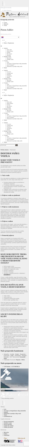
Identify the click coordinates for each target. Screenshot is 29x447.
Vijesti (5, 67)
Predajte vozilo (7, 56)
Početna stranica (5, 149)
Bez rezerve (9, 53)
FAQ (8, 62)
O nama (6, 60)
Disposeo (18, 359)
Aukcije (6, 48)
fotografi (6, 412)
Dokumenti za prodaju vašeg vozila (14, 66)
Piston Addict (7, 29)
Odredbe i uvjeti (8, 423)
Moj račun (9, 58)
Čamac (5, 22)
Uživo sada (9, 49)
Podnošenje (6, 435)
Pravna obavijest (8, 424)
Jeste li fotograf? (10, 65)
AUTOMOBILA (15, 366)
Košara (5, 433)
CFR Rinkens (7, 366)
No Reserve (9, 76)
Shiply (5, 358)
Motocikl (6, 24)
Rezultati (9, 55)
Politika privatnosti (8, 427)
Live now (9, 71)
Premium (9, 74)
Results (8, 77)
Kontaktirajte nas (8, 416)
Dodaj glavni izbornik (6, 7)
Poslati (2, 390)
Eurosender (22, 357)
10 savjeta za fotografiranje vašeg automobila (17, 63)
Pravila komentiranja (9, 421)
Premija (8, 52)
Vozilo (5, 25)
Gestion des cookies (8, 425)
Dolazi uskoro (10, 51)
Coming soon (10, 73)
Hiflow (23, 359)
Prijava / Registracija (7, 10)
